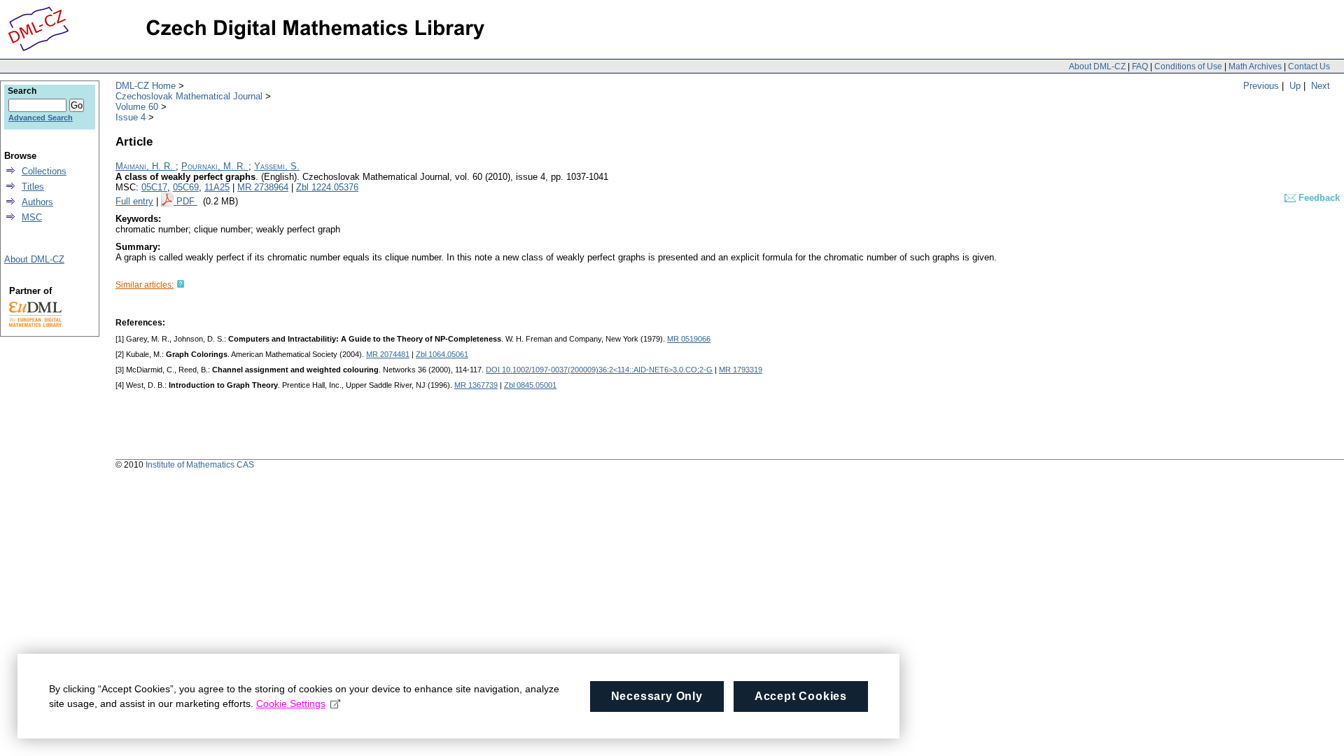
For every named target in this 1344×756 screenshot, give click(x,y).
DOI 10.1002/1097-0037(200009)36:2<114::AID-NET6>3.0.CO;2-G (599, 369)
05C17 (154, 187)
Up (1295, 85)
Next (1320, 85)
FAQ (1140, 66)
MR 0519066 (688, 339)
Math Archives (1255, 66)
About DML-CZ (1097, 66)
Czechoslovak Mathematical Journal (188, 96)
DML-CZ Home (145, 85)
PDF (186, 201)
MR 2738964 (262, 187)
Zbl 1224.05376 (327, 187)
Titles (33, 186)
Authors (37, 202)
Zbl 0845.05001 (530, 385)
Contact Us (1309, 66)
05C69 (186, 187)
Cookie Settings (291, 703)
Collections (44, 171)
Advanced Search (40, 117)
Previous (1261, 85)
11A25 (217, 187)
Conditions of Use (1188, 66)
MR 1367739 (476, 385)
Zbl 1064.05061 (442, 354)
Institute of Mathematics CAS (200, 465)
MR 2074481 (388, 354)
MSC (32, 217)
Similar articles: (144, 285)
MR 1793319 (740, 369)
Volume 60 (136, 107)
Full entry (134, 201)
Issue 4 (130, 117)
